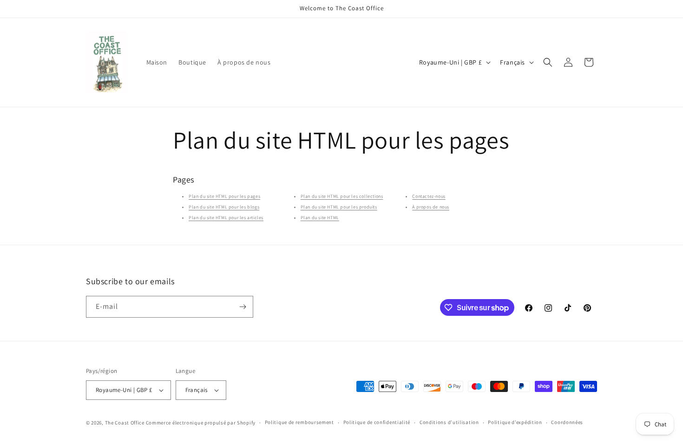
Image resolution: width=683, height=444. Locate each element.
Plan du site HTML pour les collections (342, 197)
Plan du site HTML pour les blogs (224, 207)
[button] (548, 62)
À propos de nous (430, 207)
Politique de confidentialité (377, 422)
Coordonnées (567, 422)
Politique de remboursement (299, 422)
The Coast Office (124, 422)
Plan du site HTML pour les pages (224, 197)
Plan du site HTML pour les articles (226, 218)
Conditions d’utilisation (449, 422)
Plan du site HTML (320, 218)
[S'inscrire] (242, 307)
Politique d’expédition (515, 422)
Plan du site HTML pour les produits (339, 207)
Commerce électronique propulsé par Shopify (201, 422)
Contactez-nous (428, 197)
